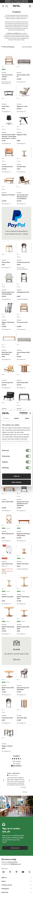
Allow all (16, 476)
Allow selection (16, 482)
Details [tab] (16, 418)
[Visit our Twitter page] (29, 872)
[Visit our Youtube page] (23, 872)
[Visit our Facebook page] (10, 872)
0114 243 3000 (12, 862)
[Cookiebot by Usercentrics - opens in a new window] (20, 413)
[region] (16, 780)
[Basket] (30, 5)
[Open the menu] (3, 5)
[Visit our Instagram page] (3, 872)
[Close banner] (30, 413)
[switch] (28, 456)
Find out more (15, 848)
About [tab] (27, 418)
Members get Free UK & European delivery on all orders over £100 (16, 1)
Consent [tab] (6, 418)
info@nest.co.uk (15, 864)
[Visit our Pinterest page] (16, 872)
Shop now (16, 659)
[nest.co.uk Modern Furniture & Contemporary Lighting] (16, 5)
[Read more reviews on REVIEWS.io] (16, 766)
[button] (3, 780)
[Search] (7, 5)
